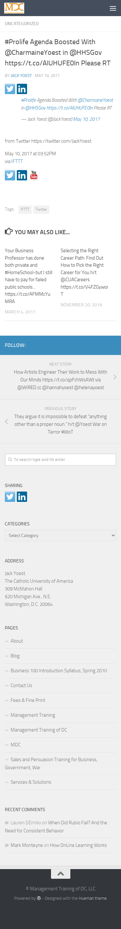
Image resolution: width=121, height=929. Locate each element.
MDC (16, 745)
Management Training (33, 715)
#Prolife (28, 100)
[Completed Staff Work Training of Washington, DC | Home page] (17, 8)
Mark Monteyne (27, 845)
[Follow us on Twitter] (10, 175)
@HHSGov (35, 108)
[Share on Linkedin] (22, 89)
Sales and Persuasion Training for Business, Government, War (51, 764)
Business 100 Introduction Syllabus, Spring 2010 (59, 671)
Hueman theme (93, 898)
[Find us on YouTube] (34, 175)
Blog (15, 656)
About (17, 641)
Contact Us (21, 685)
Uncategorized (22, 23)
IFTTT (17, 161)
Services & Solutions (31, 782)
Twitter (41, 209)
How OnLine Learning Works (78, 845)
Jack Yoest (21, 75)
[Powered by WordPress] (38, 898)
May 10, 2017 (86, 119)
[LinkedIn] (102, 344)
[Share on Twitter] (10, 89)
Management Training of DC (39, 730)
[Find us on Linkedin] (22, 175)
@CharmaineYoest (95, 100)
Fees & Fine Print (28, 700)
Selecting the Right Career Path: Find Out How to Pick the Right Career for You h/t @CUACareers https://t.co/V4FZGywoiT (84, 272)
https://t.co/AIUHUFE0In (69, 108)
